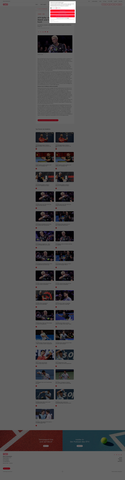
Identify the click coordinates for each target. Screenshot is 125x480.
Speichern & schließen (62, 13)
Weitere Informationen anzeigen (62, 18)
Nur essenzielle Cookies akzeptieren (62, 16)
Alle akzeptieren (62, 10)
